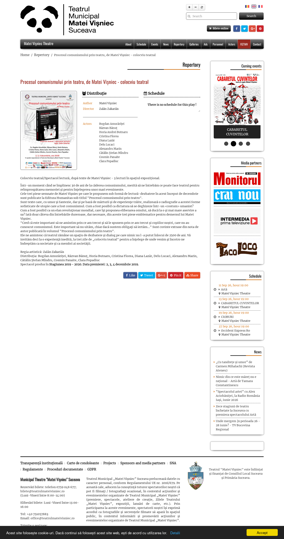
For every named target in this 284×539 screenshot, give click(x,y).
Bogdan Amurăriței (111, 124)
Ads (205, 44)
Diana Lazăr (107, 140)
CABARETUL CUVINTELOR (240, 303)
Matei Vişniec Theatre (38, 43)
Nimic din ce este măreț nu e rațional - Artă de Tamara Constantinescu (236, 381)
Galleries (194, 44)
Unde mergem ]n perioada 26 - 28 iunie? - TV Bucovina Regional (238, 425)
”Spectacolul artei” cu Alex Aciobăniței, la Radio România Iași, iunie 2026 (238, 396)
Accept (262, 532)
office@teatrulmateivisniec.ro (53, 518)
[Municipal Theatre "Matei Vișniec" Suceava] (66, 19)
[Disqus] (110, 336)
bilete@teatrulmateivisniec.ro (42, 491)
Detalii (174, 532)
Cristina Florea (109, 136)
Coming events (251, 66)
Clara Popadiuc (109, 161)
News (166, 44)
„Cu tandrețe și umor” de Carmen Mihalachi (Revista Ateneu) (235, 366)
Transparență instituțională (41, 463)
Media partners (251, 162)
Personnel (218, 44)
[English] (254, 6)
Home (25, 55)
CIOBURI (227, 317)
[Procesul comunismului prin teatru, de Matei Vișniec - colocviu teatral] (48, 130)
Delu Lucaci (106, 144)
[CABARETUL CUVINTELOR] (237, 105)
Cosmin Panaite (109, 157)
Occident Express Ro (235, 330)
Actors (231, 44)
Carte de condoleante (83, 463)
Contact (257, 44)
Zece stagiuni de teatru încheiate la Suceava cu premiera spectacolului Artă (236, 410)
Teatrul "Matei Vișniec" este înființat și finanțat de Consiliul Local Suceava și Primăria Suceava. (236, 474)
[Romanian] (247, 6)
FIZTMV (244, 44)
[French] (260, 6)
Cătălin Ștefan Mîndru (113, 153)
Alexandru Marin (110, 149)
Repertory (179, 44)
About (128, 44)
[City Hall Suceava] (195, 475)
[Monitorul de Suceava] (237, 178)
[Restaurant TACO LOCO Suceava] (237, 249)
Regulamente (33, 469)
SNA (173, 463)
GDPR (91, 469)
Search (251, 16)
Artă (224, 289)
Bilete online (219, 28)
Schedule (141, 44)
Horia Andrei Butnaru (113, 132)
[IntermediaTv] (237, 221)
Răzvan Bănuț (108, 128)
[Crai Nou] (237, 196)
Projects (109, 463)
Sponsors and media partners (142, 463)
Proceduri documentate (65, 469)
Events (154, 44)
